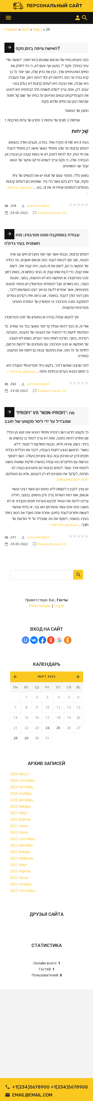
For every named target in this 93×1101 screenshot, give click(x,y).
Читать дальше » (21, 371)
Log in (59, 605)
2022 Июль (19, 832)
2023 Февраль (21, 858)
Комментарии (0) (52, 213)
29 (26, 738)
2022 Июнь (19, 825)
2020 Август (20, 773)
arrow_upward (82, 1090)
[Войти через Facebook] (42, 640)
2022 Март (19, 812)
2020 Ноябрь (21, 793)
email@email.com (32, 1095)
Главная (11, 29)
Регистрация (39, 605)
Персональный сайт (54, 5)
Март (37, 29)
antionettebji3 (38, 206)
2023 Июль (19, 877)
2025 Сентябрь (22, 890)
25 (58, 727)
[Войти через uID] (25, 640)
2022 (25, 29)
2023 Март (19, 864)
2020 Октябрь (21, 786)
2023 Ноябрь (21, 884)
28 (15, 738)
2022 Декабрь (21, 845)
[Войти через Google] (59, 640)
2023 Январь (20, 851)
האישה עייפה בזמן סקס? (38, 48)
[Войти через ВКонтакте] (34, 640)
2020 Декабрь (21, 799)
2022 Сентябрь (22, 838)
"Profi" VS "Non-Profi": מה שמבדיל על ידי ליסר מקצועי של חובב (39, 417)
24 (47, 727)
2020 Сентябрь (22, 780)
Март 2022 (47, 676)
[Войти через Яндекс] (51, 640)
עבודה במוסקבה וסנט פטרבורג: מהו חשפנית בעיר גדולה (41, 239)
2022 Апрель (20, 819)
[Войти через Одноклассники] (67, 640)
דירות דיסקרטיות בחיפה (72, 479)
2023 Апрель (20, 871)
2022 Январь (20, 806)
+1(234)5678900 (31, 1087)
